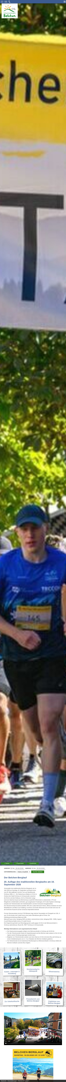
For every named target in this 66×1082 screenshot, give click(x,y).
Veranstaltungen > (13, 1081)
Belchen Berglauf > (23, 1081)
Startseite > (4, 1081)
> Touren (6, 863)
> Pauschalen (20, 863)
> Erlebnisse (32, 863)
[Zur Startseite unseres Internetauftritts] (10, 18)
